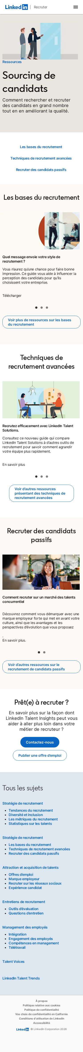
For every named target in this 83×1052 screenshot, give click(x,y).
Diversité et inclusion (26, 815)
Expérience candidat (25, 887)
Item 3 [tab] (47, 308)
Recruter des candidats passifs (41, 169)
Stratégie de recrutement (22, 803)
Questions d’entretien (26, 913)
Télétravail (17, 947)
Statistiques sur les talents (30, 823)
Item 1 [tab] (36, 308)
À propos (42, 1001)
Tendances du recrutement (31, 810)
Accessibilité (41, 1023)
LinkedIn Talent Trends (21, 978)
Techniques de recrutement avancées (41, 158)
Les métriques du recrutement (33, 819)
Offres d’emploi (21, 874)
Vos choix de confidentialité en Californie (41, 1014)
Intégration (17, 934)
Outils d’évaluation (24, 909)
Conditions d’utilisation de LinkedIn (41, 1018)
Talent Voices (13, 961)
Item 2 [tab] (42, 308)
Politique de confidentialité (41, 1009)
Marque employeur (24, 879)
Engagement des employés (31, 938)
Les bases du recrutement (41, 147)
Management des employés (25, 927)
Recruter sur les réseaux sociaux (35, 883)
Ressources (12, 62)
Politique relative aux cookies (41, 1005)
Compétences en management (34, 943)
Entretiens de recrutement (23, 902)
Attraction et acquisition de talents (30, 867)
